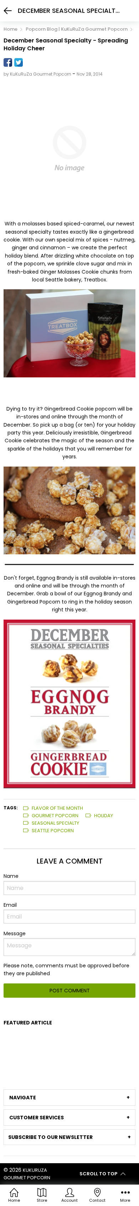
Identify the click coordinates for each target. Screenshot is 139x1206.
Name (11, 876)
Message (15, 933)
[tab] (69, 1097)
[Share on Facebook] (8, 62)
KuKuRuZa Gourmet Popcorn (27, 1174)
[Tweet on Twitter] (18, 62)
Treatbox (95, 279)
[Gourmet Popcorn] (69, 703)
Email (10, 905)
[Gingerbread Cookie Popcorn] (69, 333)
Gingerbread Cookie (69, 408)
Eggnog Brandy (55, 577)
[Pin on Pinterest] (29, 62)
